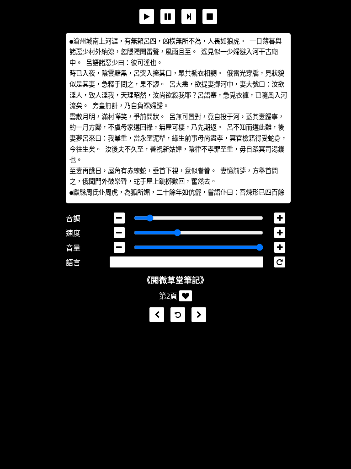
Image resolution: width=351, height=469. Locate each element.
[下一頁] (196, 315)
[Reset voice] (279, 261)
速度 (73, 233)
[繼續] (188, 16)
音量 (73, 248)
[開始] (146, 16)
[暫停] (167, 16)
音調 (73, 219)
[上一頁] (154, 315)
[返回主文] (175, 315)
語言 (73, 263)
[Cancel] (209, 16)
